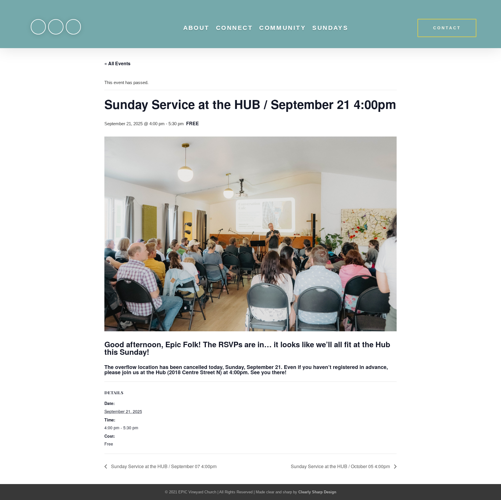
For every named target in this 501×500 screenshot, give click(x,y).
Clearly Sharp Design (317, 492)
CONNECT (234, 27)
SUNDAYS (330, 27)
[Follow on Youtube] (73, 26)
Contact (447, 28)
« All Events (117, 63)
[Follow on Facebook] (38, 26)
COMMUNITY (282, 27)
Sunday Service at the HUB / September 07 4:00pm (163, 466)
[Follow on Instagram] (55, 26)
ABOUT (196, 27)
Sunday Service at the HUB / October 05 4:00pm (341, 466)
